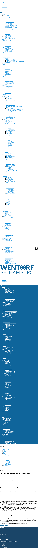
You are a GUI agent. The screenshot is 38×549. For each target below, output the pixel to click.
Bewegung (9, 139)
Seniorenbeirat (7, 84)
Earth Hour (8, 182)
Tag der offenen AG (11, 129)
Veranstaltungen (10, 191)
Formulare (6, 242)
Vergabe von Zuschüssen (10, 165)
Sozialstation (7, 232)
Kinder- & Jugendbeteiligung (9, 172)
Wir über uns (8, 148)
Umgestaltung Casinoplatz (9, 24)
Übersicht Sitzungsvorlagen (9, 77)
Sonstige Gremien (8, 73)
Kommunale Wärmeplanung (9, 17)
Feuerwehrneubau (8, 16)
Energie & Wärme (8, 180)
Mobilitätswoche (8, 195)
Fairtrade (7, 204)
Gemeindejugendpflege (8, 163)
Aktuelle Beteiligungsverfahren (10, 37)
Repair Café (8, 205)
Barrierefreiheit (4, 281)
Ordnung (4, 226)
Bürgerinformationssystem (7, 76)
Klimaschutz (5, 176)
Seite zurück (2, 525)
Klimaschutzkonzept (8, 177)
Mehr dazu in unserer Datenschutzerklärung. (7, 10)
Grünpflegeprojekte (9, 108)
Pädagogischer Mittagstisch (12, 136)
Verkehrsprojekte (9, 113)
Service (3, 237)
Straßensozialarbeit (8, 175)
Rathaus (3, 39)
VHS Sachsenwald (8, 215)
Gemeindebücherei (8, 218)
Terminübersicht (10, 169)
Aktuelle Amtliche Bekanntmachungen (11, 41)
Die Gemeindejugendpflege (10, 164)
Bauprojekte (7, 97)
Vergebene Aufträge (8, 46)
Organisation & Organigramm (9, 56)
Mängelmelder (5, 254)
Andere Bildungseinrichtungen (10, 149)
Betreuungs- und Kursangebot (11, 130)
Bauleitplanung (7, 104)
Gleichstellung (5, 64)
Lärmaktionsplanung (9, 114)
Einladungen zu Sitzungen (10, 82)
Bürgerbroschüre (7, 250)
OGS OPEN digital (9, 133)
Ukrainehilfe (7, 234)
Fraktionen (6, 72)
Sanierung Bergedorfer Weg (9, 23)
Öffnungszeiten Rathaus (9, 49)
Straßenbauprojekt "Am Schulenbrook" (11, 27)
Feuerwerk (6, 230)
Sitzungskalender (7, 75)
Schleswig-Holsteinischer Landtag (10, 88)
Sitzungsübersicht (8, 74)
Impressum (3, 279)
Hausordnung (10, 206)
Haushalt (6, 152)
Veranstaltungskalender (7, 238)
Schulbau (7, 99)
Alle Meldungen (7, 34)
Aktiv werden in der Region (10, 178)
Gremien (4, 68)
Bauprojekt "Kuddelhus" (8, 28)
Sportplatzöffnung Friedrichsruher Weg (11, 25)
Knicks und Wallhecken (10, 111)
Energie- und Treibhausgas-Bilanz (11, 181)
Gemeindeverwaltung (6, 52)
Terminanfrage (7, 248)
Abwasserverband (8, 212)
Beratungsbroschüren (6, 249)
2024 (8, 187)
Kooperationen (5, 211)
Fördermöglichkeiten (11, 192)
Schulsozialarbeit (7, 173)
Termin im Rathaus (6, 47)
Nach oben (6, 525)
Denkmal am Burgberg (8, 222)
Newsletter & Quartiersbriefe (12, 190)
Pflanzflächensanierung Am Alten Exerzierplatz (15, 109)
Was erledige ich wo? (8, 48)
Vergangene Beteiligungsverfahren (10, 38)
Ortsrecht (4, 63)
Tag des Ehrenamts (8, 219)
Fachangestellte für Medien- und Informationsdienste (15, 61)
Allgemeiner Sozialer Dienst (9, 257)
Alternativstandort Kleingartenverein (12, 21)
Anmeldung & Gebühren (10, 131)
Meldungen (5, 33)
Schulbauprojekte (7, 18)
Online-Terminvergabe (8, 50)
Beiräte (4, 80)
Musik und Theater (11, 142)
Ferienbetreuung (9, 132)
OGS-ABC (9, 125)
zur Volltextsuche (4, 7)
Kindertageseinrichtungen (10, 156)
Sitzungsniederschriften (10, 83)
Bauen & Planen (6, 96)
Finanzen (4, 151)
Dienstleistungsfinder (8, 54)
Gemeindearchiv (6, 65)
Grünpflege (6, 107)
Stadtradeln (8, 200)
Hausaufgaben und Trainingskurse (13, 137)
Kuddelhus (8, 102)
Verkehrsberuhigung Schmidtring (10, 29)
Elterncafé (9, 128)
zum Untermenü (4, 4)
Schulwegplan (8, 116)
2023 (8, 186)
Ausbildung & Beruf (6, 57)
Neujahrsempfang (8, 223)
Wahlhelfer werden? (8, 93)
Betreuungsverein (8, 259)
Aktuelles (3, 14)
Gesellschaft (10, 144)
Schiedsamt (7, 229)
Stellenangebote (7, 62)
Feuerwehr (6, 228)
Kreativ (9, 140)
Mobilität (6, 194)
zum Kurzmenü (4, 6)
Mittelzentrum (7, 214)
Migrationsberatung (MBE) (9, 235)
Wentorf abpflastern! (8, 210)
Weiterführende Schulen (10, 22)
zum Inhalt (3, 2)
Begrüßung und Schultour (12, 135)
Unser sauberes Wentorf (9, 224)
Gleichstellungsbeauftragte (9, 261)
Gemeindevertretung (8, 70)
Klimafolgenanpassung (10, 179)
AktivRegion (7, 213)
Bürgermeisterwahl (8, 92)
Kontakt (3, 277)
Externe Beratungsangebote (8, 255)
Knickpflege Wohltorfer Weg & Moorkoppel (15, 110)
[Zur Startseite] (17, 273)
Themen (3, 95)
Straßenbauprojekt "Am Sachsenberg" (11, 26)
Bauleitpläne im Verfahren (10, 105)
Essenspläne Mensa (11, 127)
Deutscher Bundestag (8, 87)
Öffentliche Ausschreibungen (8, 43)
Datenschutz (4, 280)
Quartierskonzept (10, 189)
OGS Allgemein (8, 124)
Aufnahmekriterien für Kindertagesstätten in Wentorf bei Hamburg (17, 160)
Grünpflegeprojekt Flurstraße (9, 30)
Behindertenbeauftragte (9, 258)
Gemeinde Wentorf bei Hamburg (5, 529)
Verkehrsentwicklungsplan (10, 117)
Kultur (4, 216)
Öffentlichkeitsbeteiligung (7, 36)
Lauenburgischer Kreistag (9, 89)
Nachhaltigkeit (7, 202)
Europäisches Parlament (9, 86)
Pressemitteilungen (8, 35)
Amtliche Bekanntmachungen (8, 40)
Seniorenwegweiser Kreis (9, 252)
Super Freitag (10, 145)
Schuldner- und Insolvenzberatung (10, 263)
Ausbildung (6, 58)
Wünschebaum (7, 236)
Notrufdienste (7, 227)
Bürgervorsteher (7, 69)
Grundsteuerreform (8, 153)
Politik (3, 66)
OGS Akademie (10, 146)
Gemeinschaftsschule (8, 121)
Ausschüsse (7, 71)
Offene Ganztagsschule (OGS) (10, 123)
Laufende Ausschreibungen (9, 45)
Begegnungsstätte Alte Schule (10, 217)
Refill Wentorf (5, 243)
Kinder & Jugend (6, 154)
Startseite (3, 276)
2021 (8, 184)
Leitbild (4, 94)
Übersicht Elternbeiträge (10, 158)
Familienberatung (7, 260)
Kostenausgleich (9, 157)
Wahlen (4, 85)
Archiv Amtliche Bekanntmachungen (11, 42)
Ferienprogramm (9, 171)
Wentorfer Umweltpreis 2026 (11, 208)
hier (16, 541)
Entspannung (10, 143)
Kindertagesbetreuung (8, 155)
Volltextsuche (7, 78)
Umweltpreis (7, 207)
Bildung (4, 119)
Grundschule (8, 19)
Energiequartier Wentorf (10, 188)
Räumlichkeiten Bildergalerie (12, 170)
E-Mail (1, 536)
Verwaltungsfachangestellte (10, 59)
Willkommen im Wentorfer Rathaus (10, 53)
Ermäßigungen (8, 159)
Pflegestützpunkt (7, 262)
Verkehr (6, 112)
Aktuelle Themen (6, 15)
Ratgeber (6, 253)
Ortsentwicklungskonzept (9, 31)
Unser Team (10, 167)
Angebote (9, 168)
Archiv (9, 201)
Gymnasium (7, 122)
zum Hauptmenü (4, 3)
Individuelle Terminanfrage (9, 51)
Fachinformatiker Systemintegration (12, 60)
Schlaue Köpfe (10, 141)
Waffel (9, 134)
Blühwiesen (8, 203)
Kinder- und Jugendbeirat (9, 81)
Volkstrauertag (7, 220)
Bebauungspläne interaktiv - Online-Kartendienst (14, 106)
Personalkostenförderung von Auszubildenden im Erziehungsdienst (17, 161)
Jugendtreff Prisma (9, 166)
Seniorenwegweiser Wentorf (9, 251)
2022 (8, 183)
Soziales (4, 231)
